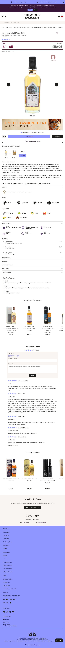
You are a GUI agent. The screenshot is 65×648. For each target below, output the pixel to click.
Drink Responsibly (7, 265)
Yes (30, 9)
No (35, 9)
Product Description (8, 162)
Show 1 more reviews (12, 445)
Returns (4, 261)
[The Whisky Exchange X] (7, 612)
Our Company (6, 532)
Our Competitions (7, 568)
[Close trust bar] (63, 2)
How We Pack (6, 258)
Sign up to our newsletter (32, 507)
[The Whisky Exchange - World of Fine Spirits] (32, 16)
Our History (6, 535)
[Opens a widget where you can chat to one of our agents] (59, 640)
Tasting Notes (6, 272)
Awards (4, 187)
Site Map (5, 555)
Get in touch (25, 522)
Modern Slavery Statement (9, 589)
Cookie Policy (6, 585)
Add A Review (11, 353)
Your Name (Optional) (12, 358)
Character (5, 209)
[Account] (5, 16)
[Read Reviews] (10, 39)
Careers (5, 548)
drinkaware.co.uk (36, 644)
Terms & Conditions (7, 579)
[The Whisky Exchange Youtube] (13, 612)
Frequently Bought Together (11, 146)
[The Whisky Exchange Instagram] (10, 612)
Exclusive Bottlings (7, 565)
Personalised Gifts (7, 562)
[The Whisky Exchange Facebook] (4, 612)
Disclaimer (5, 268)
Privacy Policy (6, 582)
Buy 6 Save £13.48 (57, 136)
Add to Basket (29, 136)
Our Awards (6, 538)
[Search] (2, 22)
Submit (32, 375)
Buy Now (22, 155)
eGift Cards (5, 559)
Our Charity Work (7, 542)
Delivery (4, 238)
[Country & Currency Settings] (62, 16)
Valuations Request (7, 572)
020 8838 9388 (41, 522)
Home (3, 27)
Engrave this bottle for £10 (33, 141)
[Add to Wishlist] (57, 33)
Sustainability (6, 545)
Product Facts (6, 223)
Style (4, 198)
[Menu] (2, 16)
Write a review (11, 363)
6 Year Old (47, 227)
